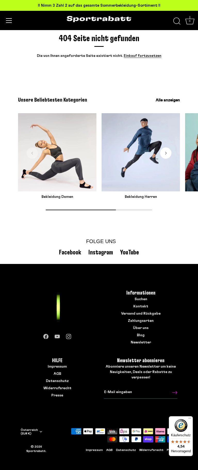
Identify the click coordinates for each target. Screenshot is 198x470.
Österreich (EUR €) (29, 431)
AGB (57, 374)
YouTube (129, 252)
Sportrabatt (36, 451)
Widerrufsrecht (57, 388)
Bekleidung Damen (57, 197)
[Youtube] (57, 335)
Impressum (57, 366)
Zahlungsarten (141, 321)
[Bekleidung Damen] (57, 152)
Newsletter (141, 342)
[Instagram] (68, 335)
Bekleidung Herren (141, 197)
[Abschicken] (174, 392)
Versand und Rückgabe (141, 313)
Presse (57, 395)
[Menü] (9, 20)
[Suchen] (177, 21)
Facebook (70, 252)
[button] (32, 153)
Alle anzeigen (168, 100)
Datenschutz (57, 381)
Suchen (141, 299)
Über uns (140, 328)
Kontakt (140, 306)
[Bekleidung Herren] (141, 152)
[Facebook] (45, 335)
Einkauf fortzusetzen (142, 56)
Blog (141, 335)
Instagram (100, 252)
